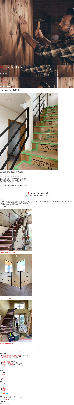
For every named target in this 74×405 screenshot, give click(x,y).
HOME (3, 77)
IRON (3, 80)
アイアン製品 (9, 351)
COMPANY (4, 78)
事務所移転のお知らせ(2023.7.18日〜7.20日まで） (12, 355)
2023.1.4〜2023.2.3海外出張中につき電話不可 (11, 360)
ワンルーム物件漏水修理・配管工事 (8, 363)
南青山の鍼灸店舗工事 (6, 361)
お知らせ (4, 351)
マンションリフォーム (6, 375)
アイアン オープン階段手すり (6, 298)
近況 (3, 378)
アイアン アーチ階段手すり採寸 (7, 343)
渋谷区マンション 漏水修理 (7, 364)
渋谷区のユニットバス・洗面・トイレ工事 (10, 365)
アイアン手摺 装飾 (41, 348)
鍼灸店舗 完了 (5, 358)
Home (1, 351)
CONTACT (4, 83)
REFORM (4, 81)
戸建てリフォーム (5, 374)
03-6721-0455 (5, 399)
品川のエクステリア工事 (6, 357)
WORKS (3, 79)
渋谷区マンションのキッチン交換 (8, 362)
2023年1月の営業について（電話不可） (9, 356)
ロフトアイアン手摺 (3, 348)
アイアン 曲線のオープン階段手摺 (7, 252)
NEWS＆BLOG (5, 82)
